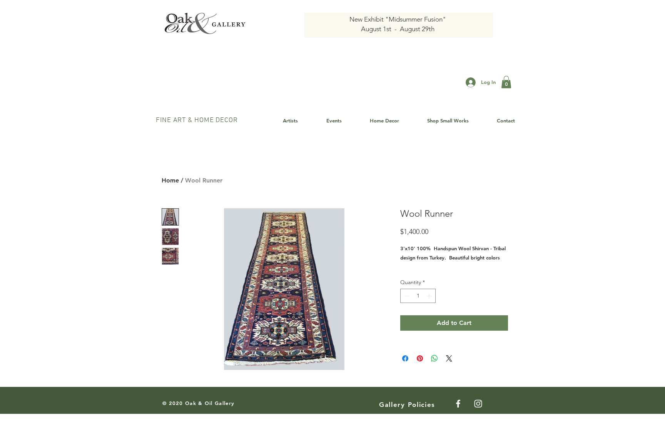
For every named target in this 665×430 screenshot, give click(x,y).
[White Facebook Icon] (458, 403)
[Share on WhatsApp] (434, 358)
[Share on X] (449, 358)
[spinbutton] (418, 296)
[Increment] (429, 296)
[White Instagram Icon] (478, 403)
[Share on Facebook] (405, 358)
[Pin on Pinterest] (419, 358)
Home (170, 180)
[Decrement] (406, 296)
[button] (506, 82)
